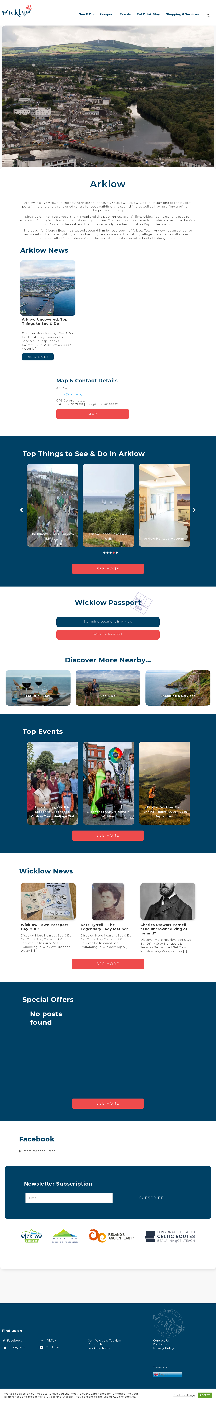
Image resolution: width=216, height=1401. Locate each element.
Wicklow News (99, 1348)
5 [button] (117, 553)
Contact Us (161, 1340)
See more (108, 569)
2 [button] (107, 553)
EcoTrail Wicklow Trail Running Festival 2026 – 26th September (164, 812)
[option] (52, 505)
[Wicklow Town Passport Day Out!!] (48, 901)
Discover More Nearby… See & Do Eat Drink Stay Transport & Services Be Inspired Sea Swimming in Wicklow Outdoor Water (46, 943)
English (163, 1374)
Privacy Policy (163, 1348)
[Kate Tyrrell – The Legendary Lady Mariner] (108, 901)
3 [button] (111, 553)
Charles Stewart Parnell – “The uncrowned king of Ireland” (164, 929)
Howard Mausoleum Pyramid (52, 538)
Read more (38, 356)
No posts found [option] (46, 1018)
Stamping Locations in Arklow (108, 621)
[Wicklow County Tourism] (17, 11)
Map (92, 414)
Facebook (14, 1340)
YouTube (53, 1347)
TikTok (51, 1340)
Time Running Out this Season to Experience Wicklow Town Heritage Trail (52, 812)
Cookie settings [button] (184, 1395)
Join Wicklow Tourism (104, 1340)
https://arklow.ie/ (69, 394)
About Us (95, 1344)
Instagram (17, 1347)
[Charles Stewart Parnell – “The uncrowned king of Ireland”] (167, 901)
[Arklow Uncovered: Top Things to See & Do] (47, 288)
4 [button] (114, 553)
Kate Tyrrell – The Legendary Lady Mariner (104, 927)
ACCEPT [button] (205, 1395)
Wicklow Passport (108, 634)
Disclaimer (161, 1344)
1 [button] (104, 553)
